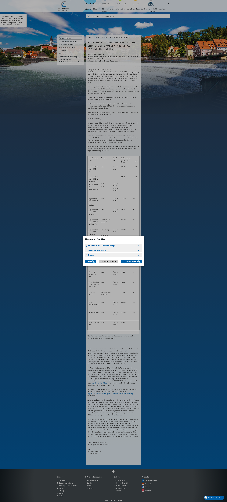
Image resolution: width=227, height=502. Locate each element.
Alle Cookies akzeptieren (131, 262)
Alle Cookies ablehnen (108, 262)
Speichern (90, 262)
